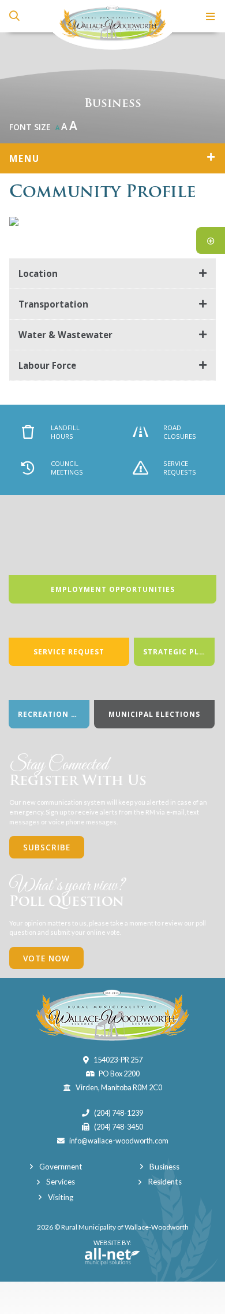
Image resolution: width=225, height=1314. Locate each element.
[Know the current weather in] (215, 130)
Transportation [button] (53, 304)
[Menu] (210, 16)
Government (60, 1166)
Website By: (108, 1247)
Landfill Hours (65, 432)
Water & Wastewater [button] (65, 334)
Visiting (60, 1197)
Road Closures (179, 432)
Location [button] (38, 273)
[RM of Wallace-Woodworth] (112, 1014)
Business (164, 1166)
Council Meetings (67, 467)
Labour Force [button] (47, 365)
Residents (165, 1181)
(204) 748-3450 (118, 1126)
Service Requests (179, 467)
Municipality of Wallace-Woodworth (112, 25)
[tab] (112, 273)
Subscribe (46, 847)
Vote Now (46, 958)
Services (60, 1181)
